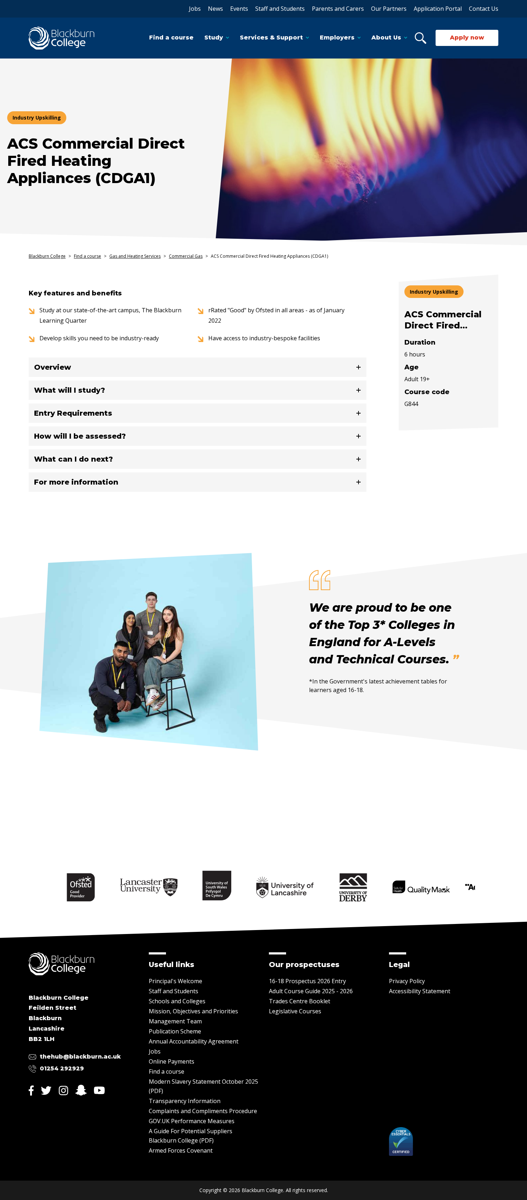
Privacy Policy (407, 981)
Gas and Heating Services (135, 256)
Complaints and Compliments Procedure (203, 1111)
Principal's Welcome (175, 981)
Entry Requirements (73, 413)
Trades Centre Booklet (299, 1001)
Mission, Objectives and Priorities (193, 1011)
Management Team (175, 1021)
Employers (337, 37)
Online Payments (171, 1061)
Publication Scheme (175, 1031)
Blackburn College (47, 256)
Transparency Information (184, 1101)
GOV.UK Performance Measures (191, 1121)
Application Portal (438, 9)
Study (213, 37)
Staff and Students (280, 9)
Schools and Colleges (177, 1001)
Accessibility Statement (419, 991)
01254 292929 (62, 1068)
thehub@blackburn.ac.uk (80, 1056)
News (215, 9)
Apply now (467, 37)
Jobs (195, 9)
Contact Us (483, 9)
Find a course (171, 37)
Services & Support (271, 37)
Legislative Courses (295, 1011)
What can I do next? (73, 459)
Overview (52, 367)
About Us (386, 37)
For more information (76, 482)
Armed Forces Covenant (181, 1150)
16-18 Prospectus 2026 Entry (307, 981)
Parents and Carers (338, 9)
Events (239, 9)
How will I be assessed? (80, 436)
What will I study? (69, 390)
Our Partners (389, 9)
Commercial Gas (186, 256)
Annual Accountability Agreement (193, 1041)
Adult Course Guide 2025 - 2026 (311, 991)
